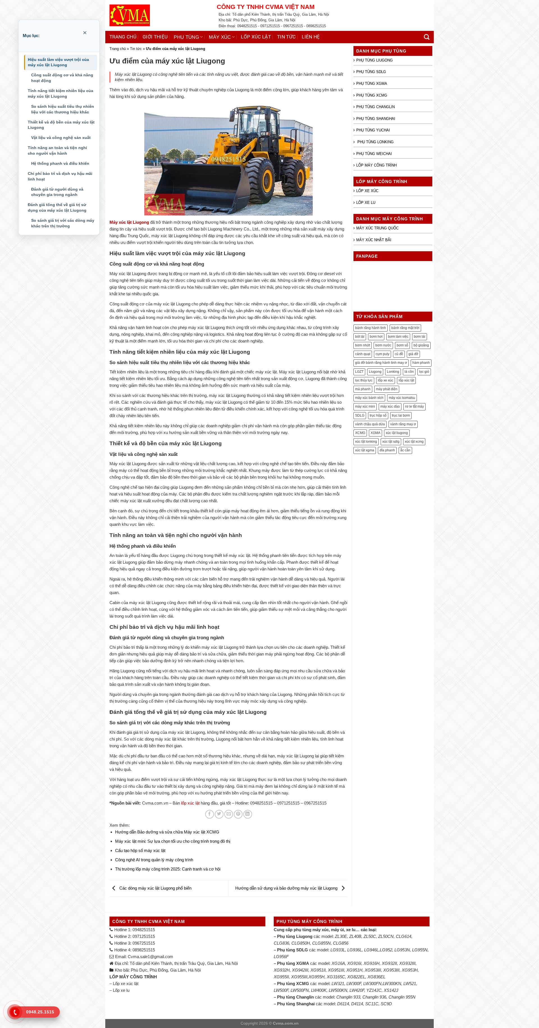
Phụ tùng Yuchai (373, 130)
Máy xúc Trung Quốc (377, 228)
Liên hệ (311, 37)
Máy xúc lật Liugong (129, 222)
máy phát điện (387, 389)
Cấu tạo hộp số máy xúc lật (140, 850)
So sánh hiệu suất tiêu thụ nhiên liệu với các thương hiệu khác (62, 109)
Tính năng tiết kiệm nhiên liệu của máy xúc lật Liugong (60, 93)
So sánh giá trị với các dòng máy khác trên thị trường (62, 223)
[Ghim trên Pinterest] (238, 814)
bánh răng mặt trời (405, 328)
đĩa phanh (387, 450)
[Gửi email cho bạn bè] (228, 814)
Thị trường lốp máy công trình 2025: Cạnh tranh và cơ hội (167, 869)
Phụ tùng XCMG (371, 95)
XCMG (360, 433)
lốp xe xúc (385, 380)
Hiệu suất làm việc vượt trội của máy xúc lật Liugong (58, 62)
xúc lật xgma (364, 450)
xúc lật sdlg (390, 442)
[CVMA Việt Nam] (158, 15)
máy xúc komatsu (402, 398)
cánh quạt (362, 354)
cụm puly (382, 354)
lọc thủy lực (364, 380)
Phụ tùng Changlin (375, 107)
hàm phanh (421, 363)
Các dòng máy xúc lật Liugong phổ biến (154, 888)
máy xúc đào (390, 406)
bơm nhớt (362, 345)
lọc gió (424, 372)
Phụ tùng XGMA (371, 83)
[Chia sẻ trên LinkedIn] (247, 814)
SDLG (359, 415)
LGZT (359, 372)
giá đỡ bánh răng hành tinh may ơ (381, 363)
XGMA (375, 433)
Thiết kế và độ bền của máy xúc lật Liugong (61, 125)
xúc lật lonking (366, 442)
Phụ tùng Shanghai (375, 118)
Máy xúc (220, 37)
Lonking (393, 372)
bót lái (359, 337)
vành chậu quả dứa (370, 424)
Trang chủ (122, 37)
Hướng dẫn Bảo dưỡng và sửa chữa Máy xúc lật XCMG (167, 832)
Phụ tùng (186, 37)
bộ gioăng (421, 345)
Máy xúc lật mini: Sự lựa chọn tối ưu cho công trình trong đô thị (172, 841)
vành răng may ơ (403, 424)
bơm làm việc (398, 337)
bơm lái (419, 337)
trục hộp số (378, 415)
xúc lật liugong (397, 433)
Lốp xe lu (365, 202)
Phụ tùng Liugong (374, 60)
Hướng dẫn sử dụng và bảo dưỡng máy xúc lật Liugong (287, 888)
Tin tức (286, 37)
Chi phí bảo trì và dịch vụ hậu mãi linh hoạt (60, 176)
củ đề (399, 354)
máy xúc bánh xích (369, 398)
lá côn (409, 372)
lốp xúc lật (190, 803)
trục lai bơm (401, 415)
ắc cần (405, 450)
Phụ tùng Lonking (375, 142)
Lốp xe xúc (367, 191)
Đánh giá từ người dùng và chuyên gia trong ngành (57, 192)
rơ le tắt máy (414, 406)
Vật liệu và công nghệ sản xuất (61, 137)
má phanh (363, 389)
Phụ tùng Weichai (374, 154)
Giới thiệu (155, 37)
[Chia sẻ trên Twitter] (219, 814)
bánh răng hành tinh (370, 328)
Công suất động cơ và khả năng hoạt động (62, 78)
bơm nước (383, 345)
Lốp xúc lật (256, 37)
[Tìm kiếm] (427, 37)
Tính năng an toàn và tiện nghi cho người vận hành (57, 150)
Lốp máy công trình (376, 165)
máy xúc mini (365, 406)
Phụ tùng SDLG (371, 72)
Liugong (375, 372)
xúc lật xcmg (414, 442)
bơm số (402, 345)
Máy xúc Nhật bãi (373, 240)
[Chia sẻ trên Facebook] (209, 814)
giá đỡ (413, 354)
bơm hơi (376, 337)
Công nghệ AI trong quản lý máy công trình (154, 859)
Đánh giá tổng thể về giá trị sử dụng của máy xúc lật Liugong (57, 207)
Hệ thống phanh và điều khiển (60, 163)
